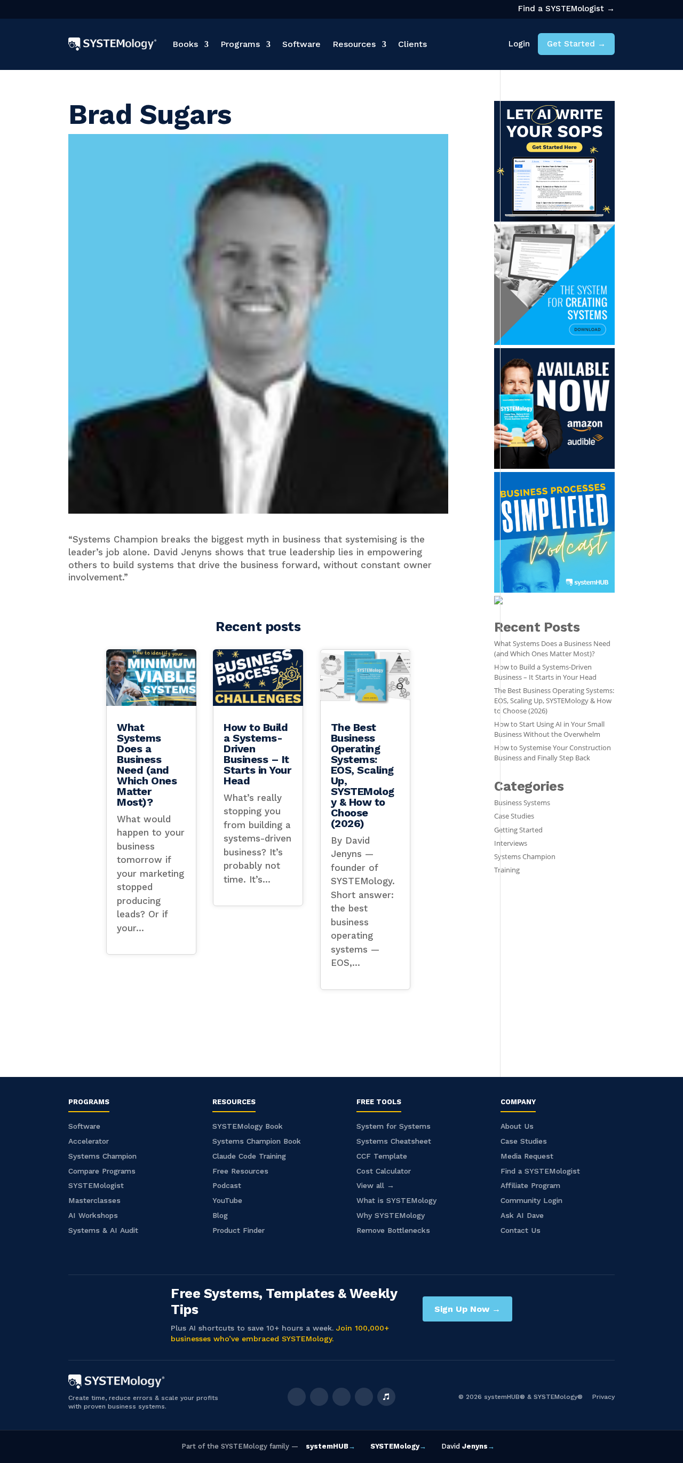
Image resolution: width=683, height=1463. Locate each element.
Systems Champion (524, 856)
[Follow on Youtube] (364, 1397)
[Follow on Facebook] (297, 1397)
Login (519, 44)
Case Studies (514, 816)
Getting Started (518, 830)
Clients (412, 44)
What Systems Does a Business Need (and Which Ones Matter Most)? (147, 764)
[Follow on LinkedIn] (341, 1397)
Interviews (510, 843)
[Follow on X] (319, 1397)
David (468, 1446)
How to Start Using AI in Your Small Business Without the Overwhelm (549, 729)
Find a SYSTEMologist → (566, 8)
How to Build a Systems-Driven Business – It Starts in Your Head (257, 754)
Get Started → (576, 44)
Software (301, 44)
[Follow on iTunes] (386, 1397)
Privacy (603, 1397)
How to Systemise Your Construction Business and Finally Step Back (552, 752)
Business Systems (522, 802)
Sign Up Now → (467, 1309)
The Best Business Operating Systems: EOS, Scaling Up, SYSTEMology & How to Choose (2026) (362, 775)
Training (507, 870)
